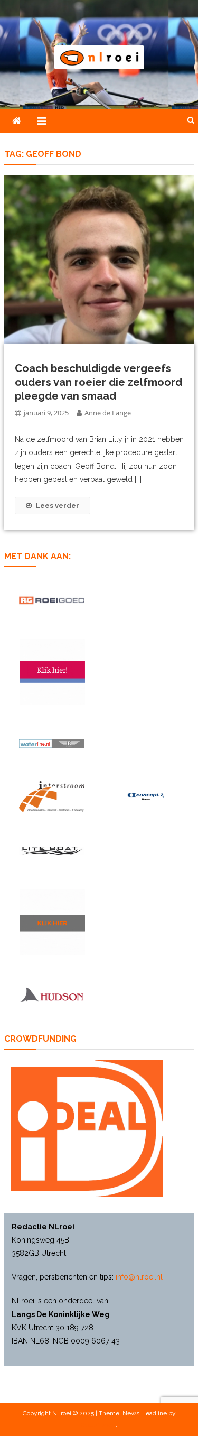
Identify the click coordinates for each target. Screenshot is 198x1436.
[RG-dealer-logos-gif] (51, 600)
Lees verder (57, 505)
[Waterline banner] (51, 742)
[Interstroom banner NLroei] (51, 796)
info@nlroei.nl (139, 1277)
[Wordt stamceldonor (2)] (52, 672)
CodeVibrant (98, 1425)
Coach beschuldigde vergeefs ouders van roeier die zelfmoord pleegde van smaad (98, 382)
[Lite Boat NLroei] (51, 850)
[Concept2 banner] (147, 796)
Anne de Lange (107, 413)
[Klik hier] (52, 922)
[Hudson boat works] (51, 994)
